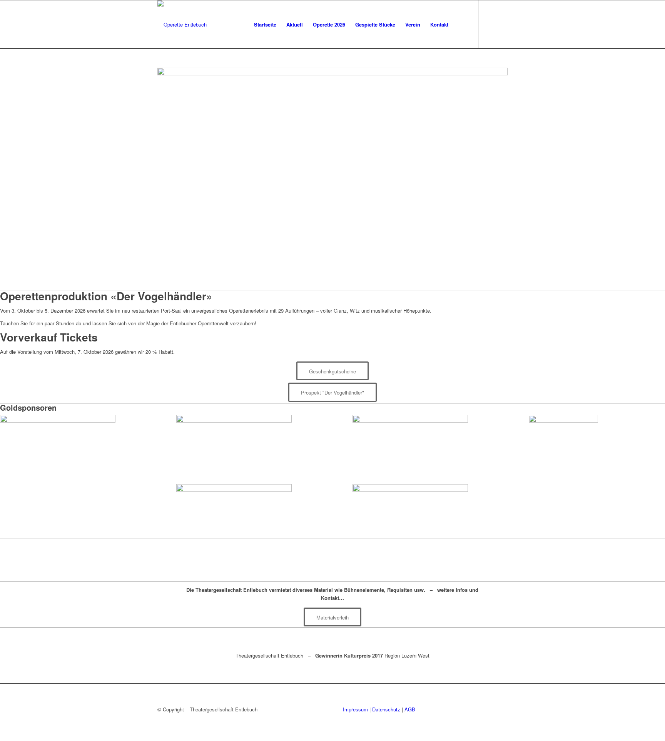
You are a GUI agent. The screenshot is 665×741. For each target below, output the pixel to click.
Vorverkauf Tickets (49, 337)
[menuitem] (265, 24)
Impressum (355, 709)
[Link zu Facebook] (490, 24)
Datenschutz (386, 709)
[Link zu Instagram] (502, 24)
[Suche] (460, 24)
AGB (409, 709)
